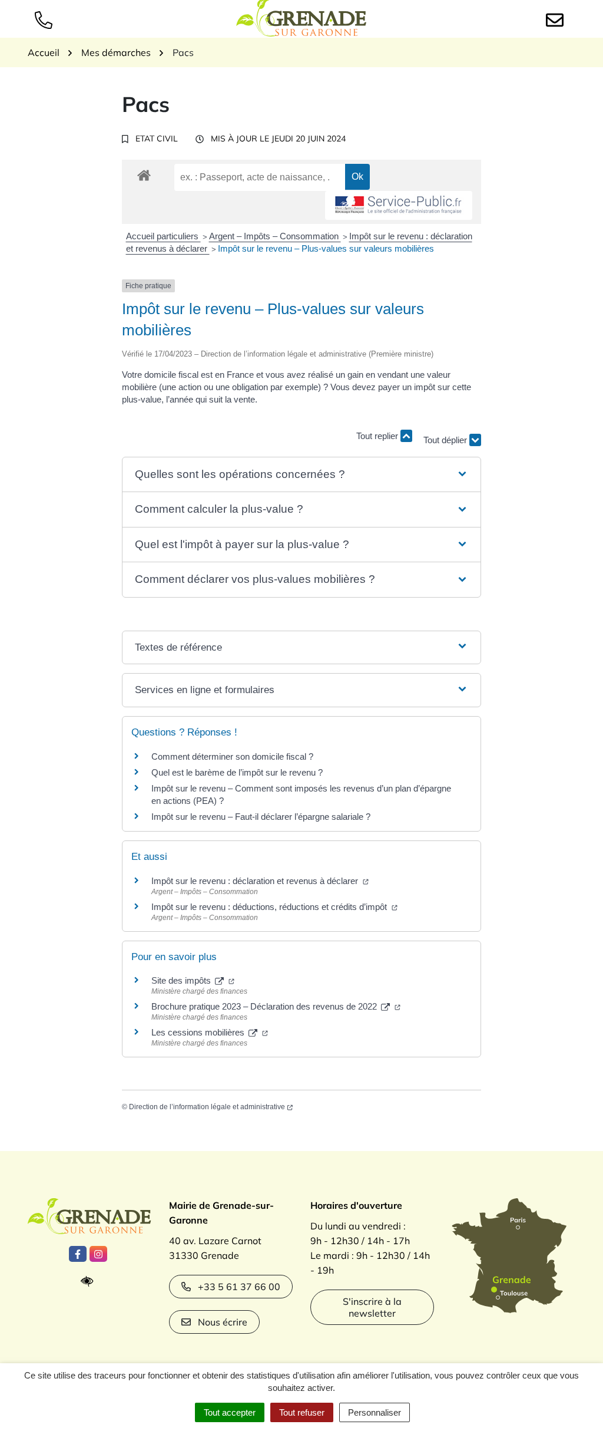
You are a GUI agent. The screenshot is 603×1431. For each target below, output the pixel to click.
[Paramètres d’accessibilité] (89, 1282)
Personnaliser (374, 1412)
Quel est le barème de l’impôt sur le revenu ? (237, 772)
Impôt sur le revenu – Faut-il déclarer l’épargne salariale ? (260, 817)
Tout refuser (301, 1412)
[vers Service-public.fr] (398, 205)
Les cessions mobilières (199, 1032)
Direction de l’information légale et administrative (207, 1107)
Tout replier (378, 436)
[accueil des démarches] (144, 173)
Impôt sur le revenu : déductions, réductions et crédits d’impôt (270, 907)
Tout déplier (446, 435)
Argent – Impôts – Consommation (275, 236)
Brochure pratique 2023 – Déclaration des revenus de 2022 (265, 1006)
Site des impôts (182, 980)
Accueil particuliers (163, 236)
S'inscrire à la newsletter (372, 1307)
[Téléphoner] (46, 18)
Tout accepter (230, 1412)
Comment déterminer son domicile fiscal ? (232, 756)
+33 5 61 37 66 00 (239, 1286)
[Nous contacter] (557, 18)
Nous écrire (222, 1322)
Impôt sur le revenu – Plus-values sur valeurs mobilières (326, 248)
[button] (301, 474)
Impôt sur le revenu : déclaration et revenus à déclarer (255, 881)
